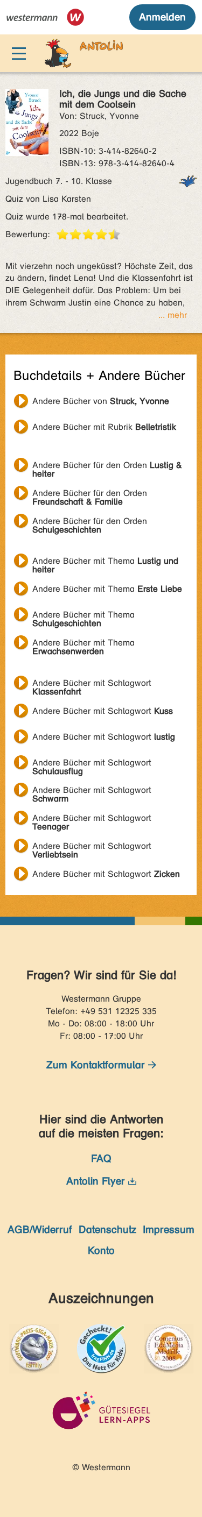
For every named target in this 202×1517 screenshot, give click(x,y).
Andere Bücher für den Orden (107, 466)
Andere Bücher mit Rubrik (104, 427)
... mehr (172, 315)
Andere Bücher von (100, 401)
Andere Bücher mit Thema (105, 562)
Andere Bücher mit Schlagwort (91, 684)
